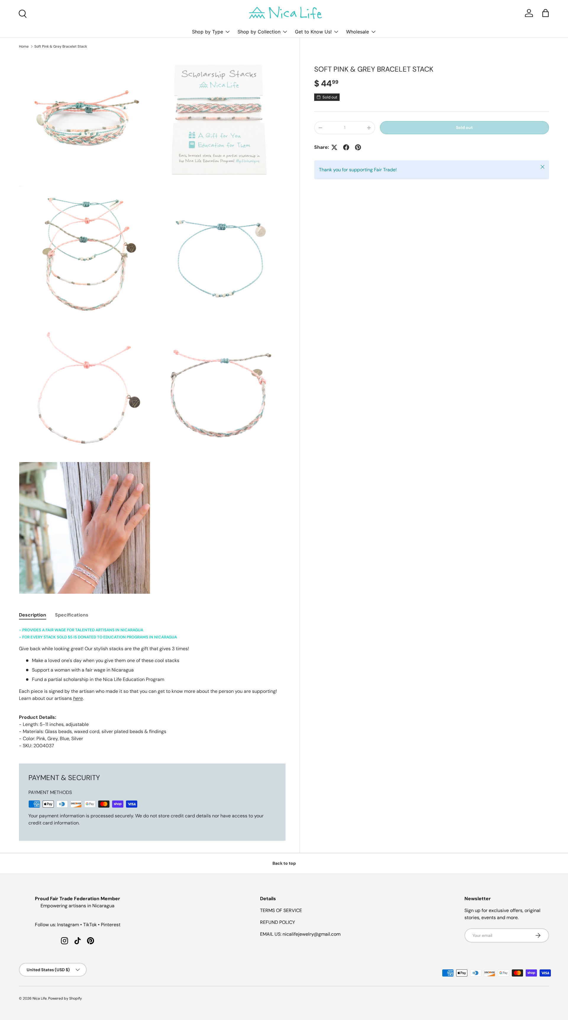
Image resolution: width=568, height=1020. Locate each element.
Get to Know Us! (313, 32)
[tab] (32, 615)
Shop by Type (207, 32)
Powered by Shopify (65, 998)
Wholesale (357, 32)
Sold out (464, 127)
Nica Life (40, 998)
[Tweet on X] (334, 147)
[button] (545, 13)
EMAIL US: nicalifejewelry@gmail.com (300, 934)
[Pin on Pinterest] (358, 147)
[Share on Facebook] (346, 147)
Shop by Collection (259, 32)
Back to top (284, 863)
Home (24, 46)
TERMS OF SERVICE (281, 910)
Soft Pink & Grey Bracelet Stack (60, 46)
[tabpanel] (152, 687)
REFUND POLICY (277, 922)
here (78, 698)
